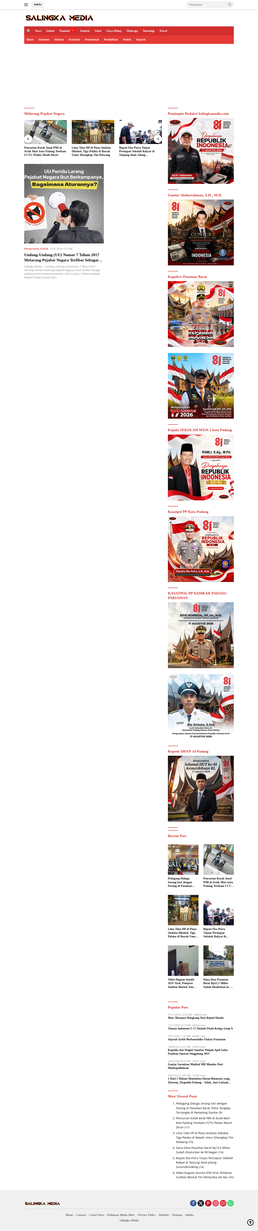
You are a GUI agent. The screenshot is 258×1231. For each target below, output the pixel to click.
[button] (230, 4)
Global (50, 30)
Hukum (59, 39)
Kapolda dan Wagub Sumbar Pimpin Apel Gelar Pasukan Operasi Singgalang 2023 (198, 1052)
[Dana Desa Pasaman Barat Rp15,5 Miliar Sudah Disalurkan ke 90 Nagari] (218, 960)
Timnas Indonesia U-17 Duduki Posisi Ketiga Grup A (200, 1028)
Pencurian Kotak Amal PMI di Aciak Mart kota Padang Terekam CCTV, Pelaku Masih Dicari (45, 151)
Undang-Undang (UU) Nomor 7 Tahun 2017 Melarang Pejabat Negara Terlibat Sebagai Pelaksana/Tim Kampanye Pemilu (61, 260)
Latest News (96, 1215)
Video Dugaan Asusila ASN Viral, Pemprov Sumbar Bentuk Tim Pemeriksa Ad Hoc (181, 983)
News (38, 30)
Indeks (38, 4)
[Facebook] (193, 1203)
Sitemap (177, 1215)
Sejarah (141, 39)
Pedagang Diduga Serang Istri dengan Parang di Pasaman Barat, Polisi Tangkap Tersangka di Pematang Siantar (182, 882)
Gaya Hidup (114, 30)
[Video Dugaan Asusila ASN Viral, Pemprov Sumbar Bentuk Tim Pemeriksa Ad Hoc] (183, 960)
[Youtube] (223, 1203)
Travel (163, 30)
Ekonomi (44, 39)
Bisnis (30, 39)
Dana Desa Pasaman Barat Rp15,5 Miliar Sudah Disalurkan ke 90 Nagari (218, 983)
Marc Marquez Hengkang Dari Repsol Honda (196, 1017)
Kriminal (74, 39)
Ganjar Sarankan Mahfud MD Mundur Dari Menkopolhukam (195, 1066)
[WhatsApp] (230, 1203)
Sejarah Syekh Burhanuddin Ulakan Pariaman (197, 1039)
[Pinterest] (208, 1203)
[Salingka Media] (59, 17)
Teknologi (149, 30)
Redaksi (164, 1215)
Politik (127, 39)
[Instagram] (215, 1203)
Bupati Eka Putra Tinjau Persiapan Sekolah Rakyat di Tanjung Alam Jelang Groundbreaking (137, 151)
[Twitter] (201, 1203)
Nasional (64, 30)
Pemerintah (92, 39)
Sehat (98, 30)
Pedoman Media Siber (121, 1215)
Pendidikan (111, 39)
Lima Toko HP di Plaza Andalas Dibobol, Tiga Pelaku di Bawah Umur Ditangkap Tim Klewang (91, 151)
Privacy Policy (147, 1215)
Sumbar (85, 30)
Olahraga (132, 30)
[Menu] (27, 4)
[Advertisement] (129, 74)
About (69, 1215)
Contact (81, 1215)
